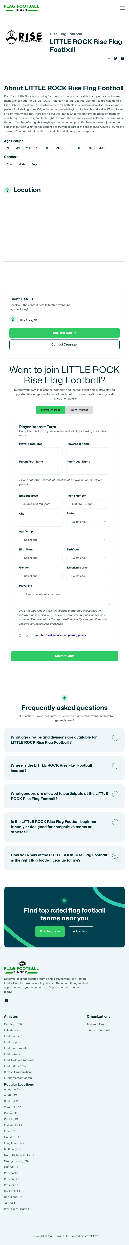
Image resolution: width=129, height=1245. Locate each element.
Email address (28, 495)
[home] (21, 8)
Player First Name (30, 444)
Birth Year (73, 549)
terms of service (51, 635)
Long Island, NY (14, 1143)
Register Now (64, 332)
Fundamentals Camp (18, 1078)
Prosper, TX (11, 1185)
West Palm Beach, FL (17, 1209)
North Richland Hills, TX (19, 1155)
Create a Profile (14, 1024)
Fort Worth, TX (13, 1125)
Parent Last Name (78, 461)
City (21, 513)
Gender (24, 567)
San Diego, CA (13, 1197)
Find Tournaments (16, 1048)
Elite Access (12, 1030)
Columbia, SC (13, 1107)
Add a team (81, 931)
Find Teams (11, 1036)
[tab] (50, 410)
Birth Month (26, 549)
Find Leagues (13, 1042)
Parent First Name (31, 461)
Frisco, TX (10, 1131)
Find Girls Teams (15, 1066)
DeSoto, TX (11, 1119)
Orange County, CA (16, 1161)
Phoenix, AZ (11, 1179)
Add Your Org (95, 1024)
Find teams (50, 931)
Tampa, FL (10, 1203)
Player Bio (25, 585)
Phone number (76, 495)
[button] (122, 8)
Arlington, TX (12, 1089)
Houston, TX (12, 1137)
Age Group (26, 531)
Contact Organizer (64, 344)
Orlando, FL (11, 1167)
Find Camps (12, 1054)
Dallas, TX (10, 1113)
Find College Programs (19, 1060)
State (70, 513)
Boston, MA (11, 1101)
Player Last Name (78, 444)
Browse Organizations (18, 1072)
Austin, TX (10, 1095)
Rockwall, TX (12, 1191)
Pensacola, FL (13, 1173)
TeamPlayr (91, 1236)
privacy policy (77, 635)
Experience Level (77, 567)
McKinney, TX (12, 1149)
